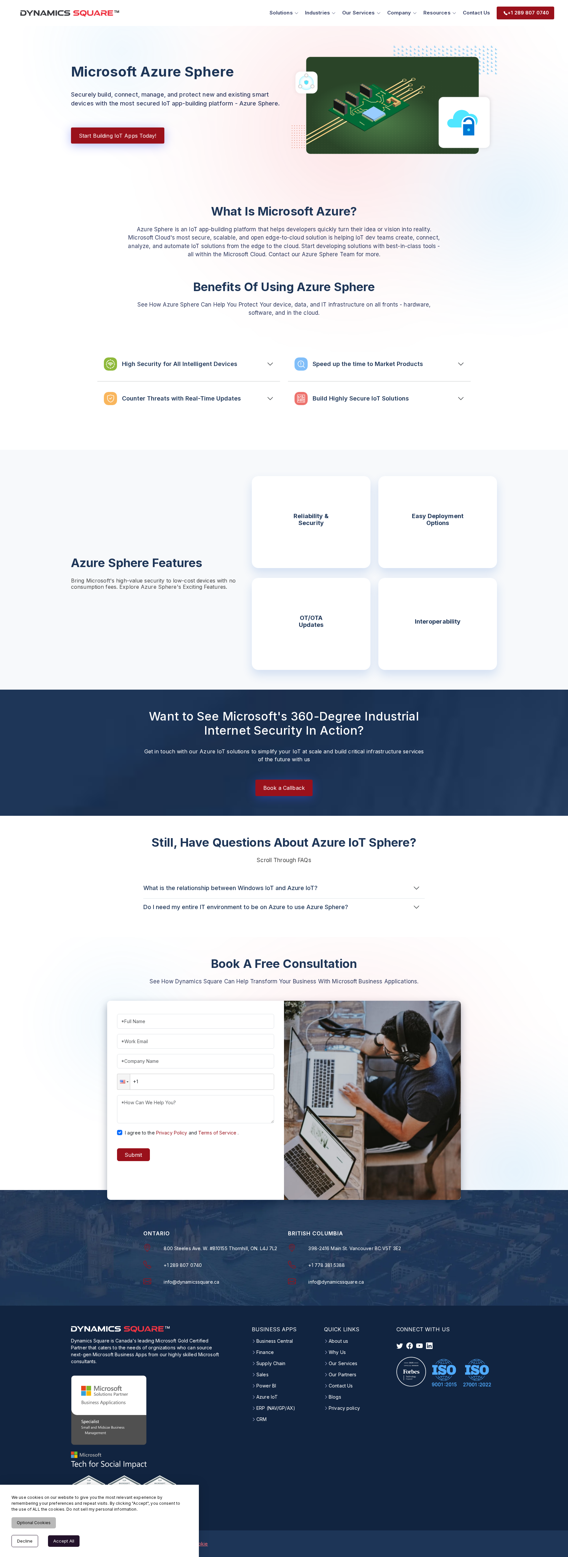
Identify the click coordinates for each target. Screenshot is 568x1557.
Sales (262, 1374)
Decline (25, 1541)
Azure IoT (267, 1397)
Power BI (266, 1386)
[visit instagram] (419, 1345)
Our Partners (342, 1374)
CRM (261, 1419)
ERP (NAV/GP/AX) (275, 1408)
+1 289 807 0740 (183, 1265)
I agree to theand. (182, 1132)
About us (338, 1341)
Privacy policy (344, 1408)
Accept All (63, 1541)
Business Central (274, 1341)
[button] (123, 1081)
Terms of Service (217, 1132)
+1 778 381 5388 (326, 1265)
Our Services (343, 1363)
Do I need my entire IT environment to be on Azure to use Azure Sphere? (245, 907)
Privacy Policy (171, 1132)
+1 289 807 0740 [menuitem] (528, 13)
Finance (265, 1352)
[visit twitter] (399, 1345)
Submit (133, 1155)
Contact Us (476, 13)
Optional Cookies (34, 1522)
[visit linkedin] (429, 1345)
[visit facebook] (409, 1345)
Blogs (335, 1397)
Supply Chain (270, 1363)
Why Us (337, 1352)
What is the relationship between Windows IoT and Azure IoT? (230, 887)
